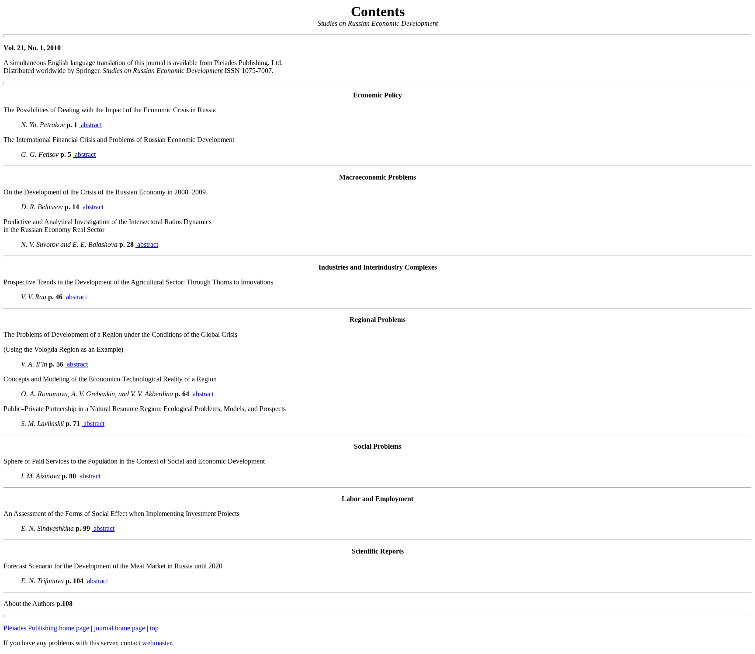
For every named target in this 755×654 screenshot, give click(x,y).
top (154, 628)
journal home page (119, 628)
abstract (90, 124)
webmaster (156, 643)
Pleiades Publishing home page (46, 628)
